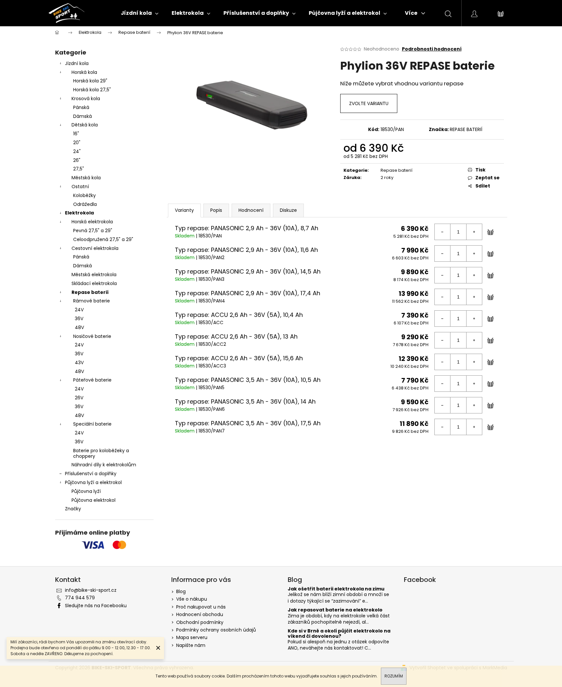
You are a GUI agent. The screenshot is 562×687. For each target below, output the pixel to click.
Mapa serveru (191, 637)
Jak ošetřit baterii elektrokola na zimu (336, 589)
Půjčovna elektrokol (93, 500)
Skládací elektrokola (94, 283)
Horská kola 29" (90, 81)
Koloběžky (84, 195)
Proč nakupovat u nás (201, 607)
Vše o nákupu (191, 599)
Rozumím (394, 676)
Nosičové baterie (92, 336)
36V (79, 318)
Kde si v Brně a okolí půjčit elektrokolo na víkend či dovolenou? (339, 634)
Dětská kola (85, 125)
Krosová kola (86, 98)
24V (79, 309)
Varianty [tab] (184, 210)
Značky (73, 508)
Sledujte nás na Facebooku (96, 605)
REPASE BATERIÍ (466, 129)
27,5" (78, 169)
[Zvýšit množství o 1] (474, 232)
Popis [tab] (216, 210)
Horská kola (84, 72)
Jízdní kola (77, 63)
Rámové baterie (91, 301)
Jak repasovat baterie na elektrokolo (335, 610)
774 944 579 (80, 597)
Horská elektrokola (92, 221)
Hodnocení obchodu (199, 614)
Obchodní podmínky (199, 622)
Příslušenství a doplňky (90, 473)
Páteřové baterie (92, 380)
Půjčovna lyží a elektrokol (93, 482)
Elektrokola (79, 213)
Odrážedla (85, 204)
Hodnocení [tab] (251, 210)
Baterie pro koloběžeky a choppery (101, 453)
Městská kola (86, 177)
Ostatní (80, 186)
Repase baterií (90, 292)
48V (79, 327)
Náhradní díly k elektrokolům (104, 464)
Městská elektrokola (94, 274)
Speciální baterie (92, 424)
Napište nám (190, 645)
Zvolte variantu (368, 103)
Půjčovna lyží (86, 491)
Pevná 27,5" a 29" (92, 230)
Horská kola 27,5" (92, 89)
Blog (181, 591)
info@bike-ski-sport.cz (90, 590)
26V (79, 397)
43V (79, 362)
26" (76, 160)
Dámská (82, 116)
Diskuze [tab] (288, 210)
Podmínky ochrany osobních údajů (216, 630)
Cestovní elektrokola (95, 248)
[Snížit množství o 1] (442, 232)
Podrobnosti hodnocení (432, 49)
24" (77, 151)
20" (76, 142)
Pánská (81, 107)
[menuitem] (139, 13)
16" (76, 133)
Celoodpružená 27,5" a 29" (103, 239)
